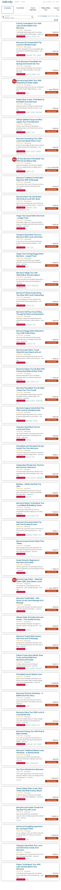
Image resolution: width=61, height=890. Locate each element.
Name (57, 16)
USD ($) (17, 1)
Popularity (44, 16)
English (23, 1)
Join (54, 1)
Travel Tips (48, 1)
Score (49, 16)
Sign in (57, 1)
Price (53, 16)
